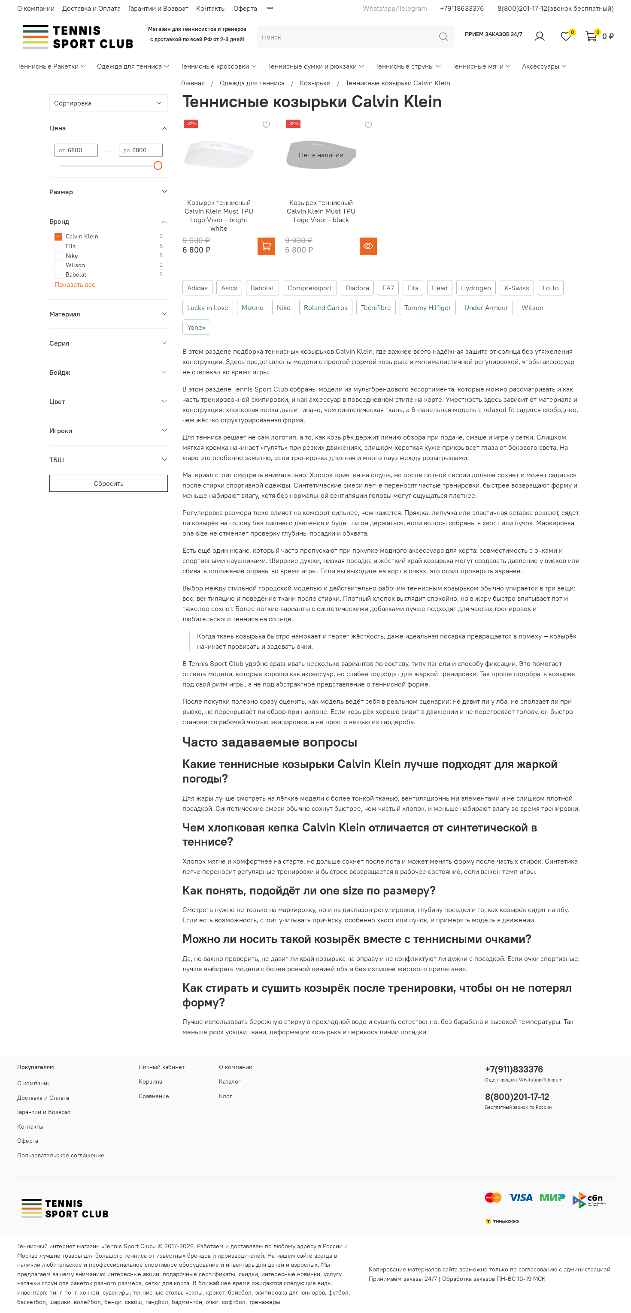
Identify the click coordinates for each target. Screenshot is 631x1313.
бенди (112, 1302)
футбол (338, 1292)
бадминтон (187, 1302)
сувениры (116, 1292)
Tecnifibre (376, 307)
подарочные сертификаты (199, 1274)
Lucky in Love (207, 307)
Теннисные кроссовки (214, 66)
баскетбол (31, 1302)
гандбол (157, 1302)
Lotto (551, 287)
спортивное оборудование (182, 1264)
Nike (284, 307)
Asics (229, 287)
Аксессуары (540, 66)
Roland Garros (326, 307)
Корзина (150, 1081)
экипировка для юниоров (290, 1292)
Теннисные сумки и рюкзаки (312, 66)
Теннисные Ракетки (48, 66)
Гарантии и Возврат (158, 8)
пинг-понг (62, 1292)
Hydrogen (476, 287)
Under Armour (486, 307)
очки (212, 1302)
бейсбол (240, 1292)
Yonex (196, 327)
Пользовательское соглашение (60, 1155)
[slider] (158, 165)
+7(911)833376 (514, 1069)
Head (440, 287)
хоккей (89, 1292)
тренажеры (264, 1302)
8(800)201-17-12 (517, 1096)
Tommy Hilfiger (427, 307)
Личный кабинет (162, 1067)
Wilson (532, 307)
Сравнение (154, 1096)
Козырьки (315, 82)
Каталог (230, 1081)
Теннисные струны (404, 66)
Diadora (357, 287)
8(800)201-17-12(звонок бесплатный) (556, 8)
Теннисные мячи (478, 66)
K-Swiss (516, 287)
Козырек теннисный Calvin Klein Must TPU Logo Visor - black (321, 211)
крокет (215, 1292)
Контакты (211, 8)
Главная (193, 82)
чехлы (194, 1292)
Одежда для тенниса (129, 66)
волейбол (87, 1302)
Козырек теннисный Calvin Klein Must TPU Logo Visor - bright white (219, 215)
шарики (59, 1302)
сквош (133, 1302)
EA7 (388, 287)
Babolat (262, 287)
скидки (248, 1274)
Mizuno (253, 307)
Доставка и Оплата (91, 8)
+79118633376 (462, 8)
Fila (413, 287)
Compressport (310, 287)
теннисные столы (157, 1292)
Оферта (245, 8)
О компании (36, 8)
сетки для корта (167, 1283)
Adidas (197, 287)
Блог (225, 1096)
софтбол (234, 1302)
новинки (308, 1274)
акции (151, 1274)
